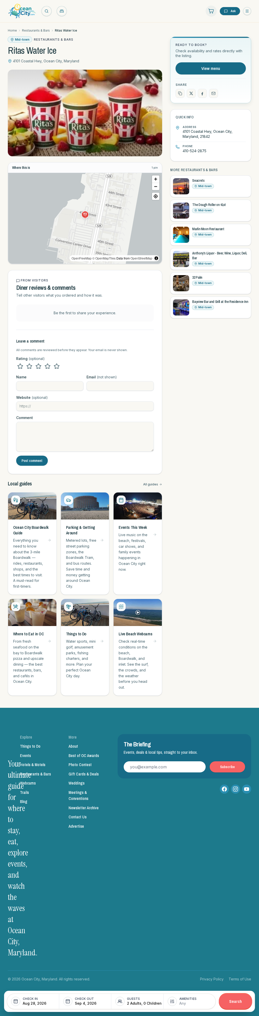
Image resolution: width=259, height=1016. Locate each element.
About (73, 746)
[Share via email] (213, 93)
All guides (150, 484)
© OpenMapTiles (104, 258)
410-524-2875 (194, 151)
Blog (23, 801)
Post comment (31, 460)
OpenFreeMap (82, 258)
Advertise (76, 826)
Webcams (28, 783)
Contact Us (78, 817)
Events (25, 755)
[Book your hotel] (62, 11)
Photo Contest (80, 764)
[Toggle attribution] (156, 258)
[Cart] (211, 11)
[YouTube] (246, 789)
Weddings (76, 783)
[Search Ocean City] (46, 11)
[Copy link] (180, 93)
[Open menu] (247, 11)
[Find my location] (155, 196)
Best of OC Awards (84, 755)
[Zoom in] (155, 179)
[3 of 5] (38, 366)
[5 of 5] (57, 366)
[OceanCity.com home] (22, 11)
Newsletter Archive (84, 808)
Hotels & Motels (32, 764)
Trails (24, 792)
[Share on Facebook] (202, 93)
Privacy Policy (212, 979)
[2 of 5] (29, 366)
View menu (210, 68)
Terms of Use (240, 979)
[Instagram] (235, 789)
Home (12, 30)
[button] (85, 214)
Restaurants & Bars (36, 30)
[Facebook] (224, 789)
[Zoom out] (155, 186)
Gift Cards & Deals (84, 774)
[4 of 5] (48, 366)
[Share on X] (191, 93)
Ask (233, 11)
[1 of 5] (20, 366)
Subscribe (227, 767)
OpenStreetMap (141, 258)
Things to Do (30, 746)
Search (235, 1001)
